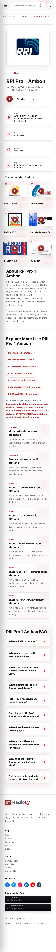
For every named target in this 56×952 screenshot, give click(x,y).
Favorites (9, 842)
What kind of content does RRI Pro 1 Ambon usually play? (23, 670)
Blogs (7, 849)
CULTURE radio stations (20, 373)
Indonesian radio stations (21, 359)
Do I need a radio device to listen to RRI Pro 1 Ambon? (23, 778)
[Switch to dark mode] (50, 5)
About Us (9, 864)
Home (5, 16)
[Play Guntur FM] (41, 248)
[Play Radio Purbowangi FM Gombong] (41, 220)
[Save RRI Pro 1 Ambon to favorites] (34, 99)
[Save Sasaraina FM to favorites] (32, 184)
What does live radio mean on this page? (24, 729)
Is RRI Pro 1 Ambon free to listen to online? (23, 700)
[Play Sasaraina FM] (41, 191)
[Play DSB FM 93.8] (15, 220)
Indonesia (26, 16)
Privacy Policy (11, 861)
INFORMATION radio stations (22, 394)
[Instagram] (20, 884)
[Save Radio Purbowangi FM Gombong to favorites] (32, 213)
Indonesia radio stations (20, 353)
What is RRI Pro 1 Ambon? (23, 641)
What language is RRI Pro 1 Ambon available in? (23, 686)
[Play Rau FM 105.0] (15, 248)
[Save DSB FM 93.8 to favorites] (6, 213)
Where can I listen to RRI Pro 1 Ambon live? (22, 655)
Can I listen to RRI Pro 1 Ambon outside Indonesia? (24, 715)
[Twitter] (13, 884)
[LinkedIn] (26, 884)
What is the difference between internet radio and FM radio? (24, 744)
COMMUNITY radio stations (22, 366)
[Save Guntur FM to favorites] (32, 242)
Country (15, 16)
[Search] (40, 5)
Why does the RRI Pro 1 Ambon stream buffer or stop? (22, 762)
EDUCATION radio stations (21, 380)
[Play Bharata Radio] (15, 191)
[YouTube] (32, 884)
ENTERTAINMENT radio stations (24, 387)
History (8, 845)
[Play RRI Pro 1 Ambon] (9, 99)
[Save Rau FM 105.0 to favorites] (6, 242)
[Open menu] (6, 6)
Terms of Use (11, 867)
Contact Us (10, 871)
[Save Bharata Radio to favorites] (6, 184)
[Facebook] (7, 884)
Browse (8, 838)
